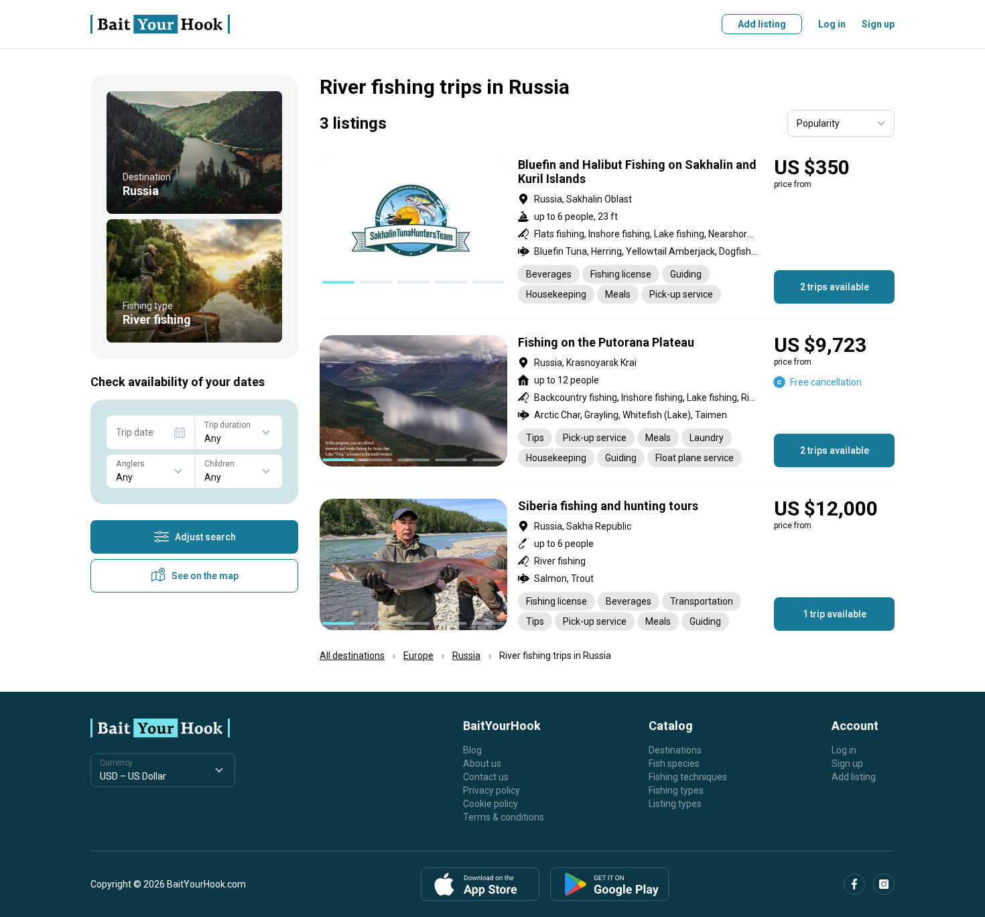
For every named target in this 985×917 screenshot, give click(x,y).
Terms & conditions (503, 817)
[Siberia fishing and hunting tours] (607, 565)
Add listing (762, 24)
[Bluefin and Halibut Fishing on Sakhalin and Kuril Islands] (607, 230)
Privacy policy (491, 790)
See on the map (205, 575)
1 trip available (834, 614)
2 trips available (834, 287)
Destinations (675, 750)
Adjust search (205, 537)
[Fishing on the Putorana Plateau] (607, 401)
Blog (472, 750)
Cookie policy (490, 803)
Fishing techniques (688, 777)
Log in (832, 24)
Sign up (878, 24)
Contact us (486, 777)
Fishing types (676, 790)
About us (482, 763)
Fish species (674, 763)
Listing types (675, 803)
